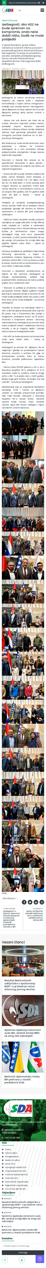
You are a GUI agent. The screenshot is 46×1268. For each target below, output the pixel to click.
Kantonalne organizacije (16, 1181)
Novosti (13, 20)
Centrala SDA (11, 1178)
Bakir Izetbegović (9, 898)
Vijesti (5, 20)
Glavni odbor (11, 1153)
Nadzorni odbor (12, 1160)
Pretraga (23, 1252)
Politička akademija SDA (16, 1174)
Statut (8, 1149)
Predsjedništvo (12, 1156)
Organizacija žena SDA (15, 1171)
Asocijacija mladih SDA (15, 1167)
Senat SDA (10, 1163)
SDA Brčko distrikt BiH (15, 1189)
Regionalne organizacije (16, 1185)
